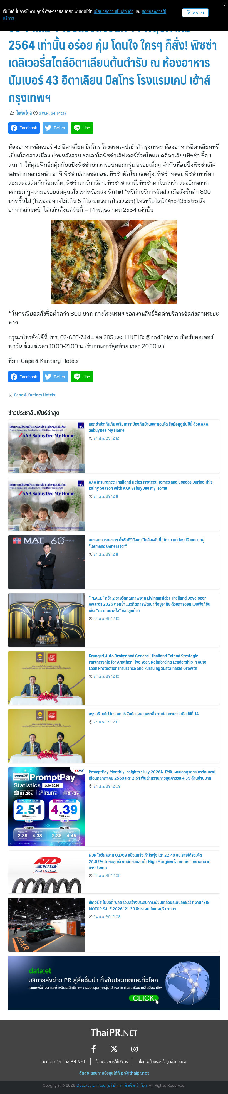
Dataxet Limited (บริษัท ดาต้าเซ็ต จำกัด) (111, 1085)
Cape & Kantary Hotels (34, 394)
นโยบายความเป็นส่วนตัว (113, 11)
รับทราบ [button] (195, 13)
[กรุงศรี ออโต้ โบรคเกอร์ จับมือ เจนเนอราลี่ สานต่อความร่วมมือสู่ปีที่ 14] (46, 736)
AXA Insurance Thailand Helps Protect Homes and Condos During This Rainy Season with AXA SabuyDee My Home (150, 485)
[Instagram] (134, 1049)
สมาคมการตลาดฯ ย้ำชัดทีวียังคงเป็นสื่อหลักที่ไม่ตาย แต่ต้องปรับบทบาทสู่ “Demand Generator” (146, 543)
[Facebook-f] (93, 1049)
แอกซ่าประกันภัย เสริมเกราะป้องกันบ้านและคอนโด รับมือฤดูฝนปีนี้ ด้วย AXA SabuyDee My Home (148, 427)
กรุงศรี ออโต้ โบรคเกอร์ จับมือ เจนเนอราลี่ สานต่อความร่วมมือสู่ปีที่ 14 (144, 713)
